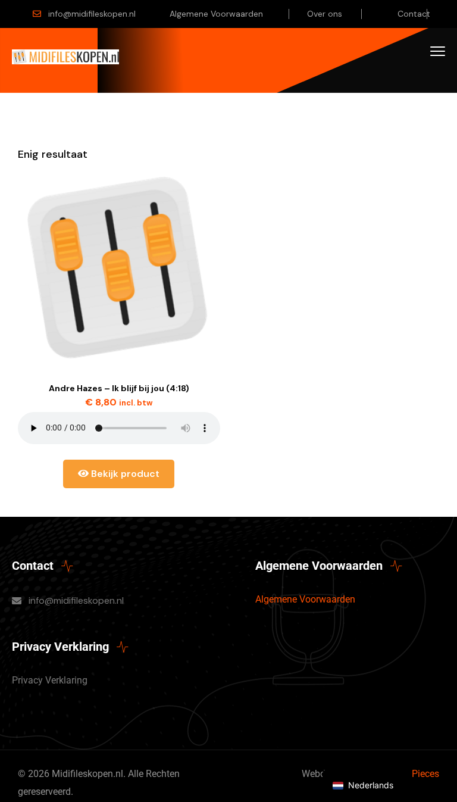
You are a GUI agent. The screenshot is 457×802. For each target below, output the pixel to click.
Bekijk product (124, 473)
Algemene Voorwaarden (216, 13)
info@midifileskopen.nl (92, 13)
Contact (413, 13)
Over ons (324, 13)
